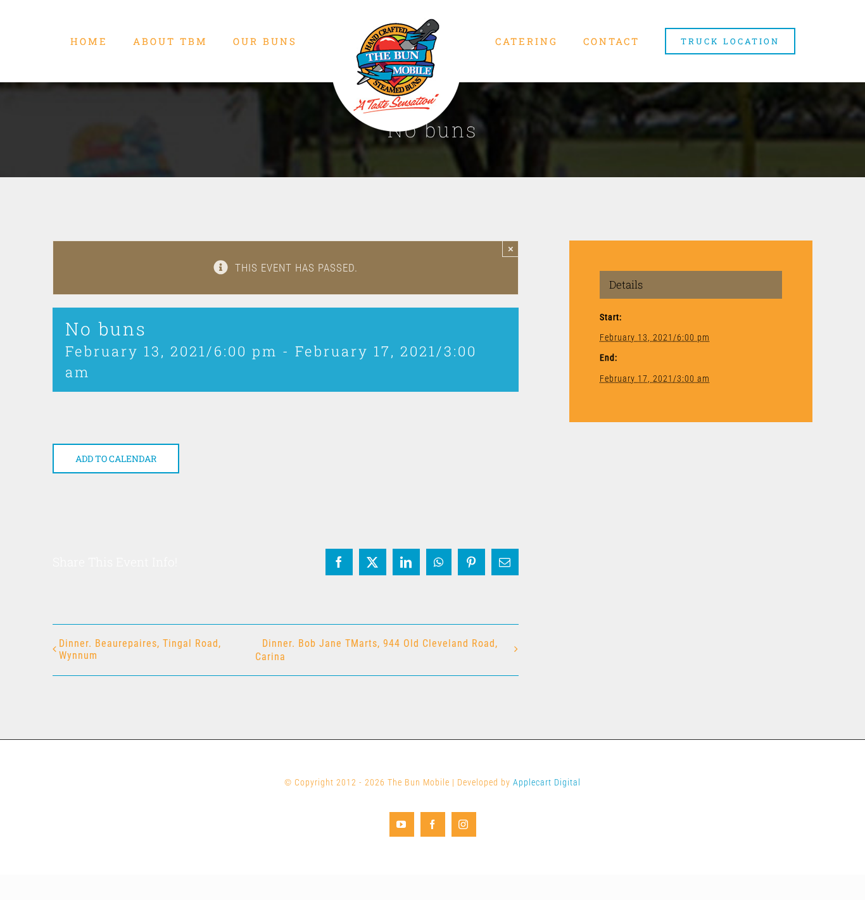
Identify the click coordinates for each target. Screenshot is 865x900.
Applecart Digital (547, 782)
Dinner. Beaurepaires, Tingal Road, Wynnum (140, 649)
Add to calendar (115, 458)
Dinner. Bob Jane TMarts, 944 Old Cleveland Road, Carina (376, 650)
